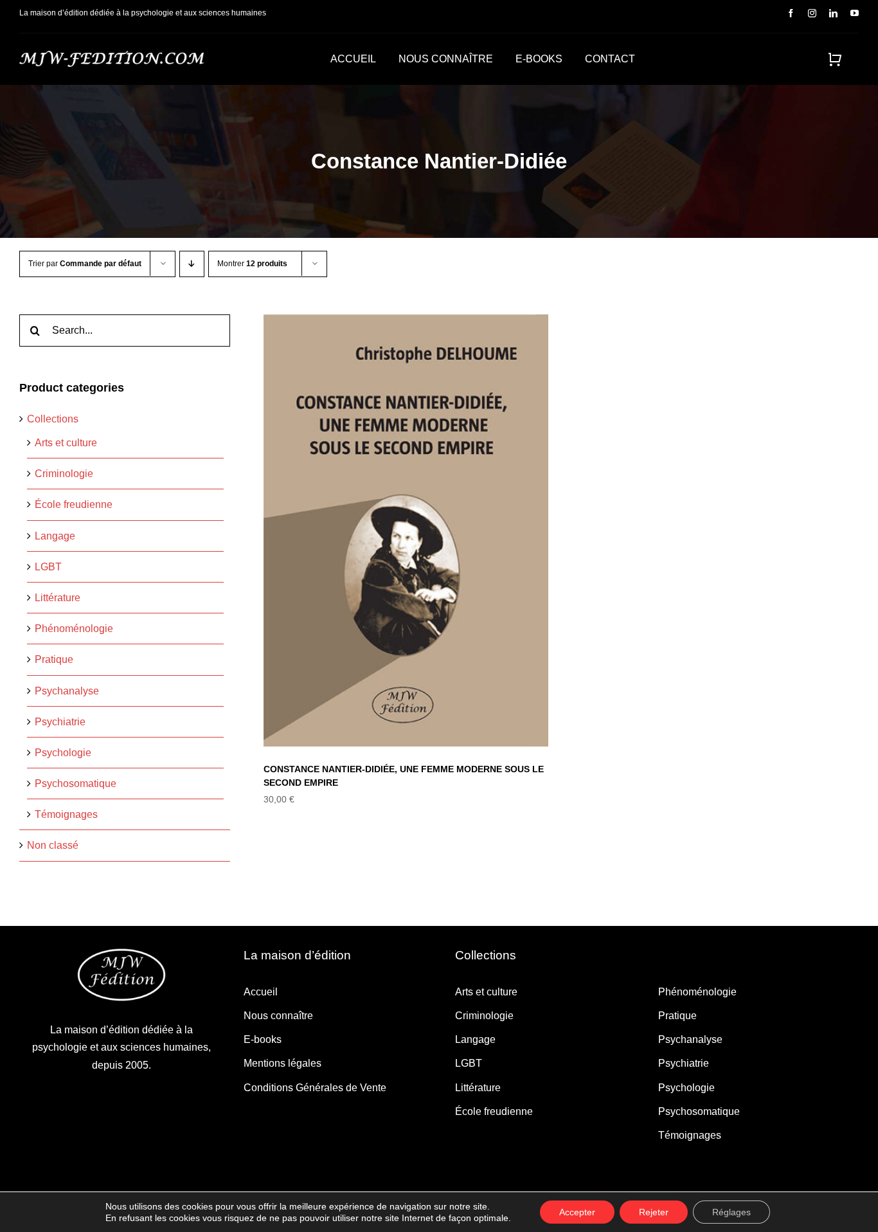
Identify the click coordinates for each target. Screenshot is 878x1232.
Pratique (54, 659)
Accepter (577, 1212)
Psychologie (63, 752)
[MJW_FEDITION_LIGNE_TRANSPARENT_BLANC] (111, 55)
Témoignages (66, 814)
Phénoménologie (74, 628)
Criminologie (64, 473)
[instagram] (812, 13)
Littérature (57, 597)
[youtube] (854, 13)
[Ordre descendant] (191, 264)
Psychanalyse (67, 690)
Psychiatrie (60, 721)
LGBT (48, 566)
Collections (52, 418)
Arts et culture (66, 442)
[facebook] (791, 13)
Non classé (52, 845)
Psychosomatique (75, 783)
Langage (55, 535)
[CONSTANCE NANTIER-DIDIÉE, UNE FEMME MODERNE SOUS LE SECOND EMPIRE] (406, 530)
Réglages (731, 1212)
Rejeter (653, 1212)
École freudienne (73, 504)
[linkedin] (833, 13)
